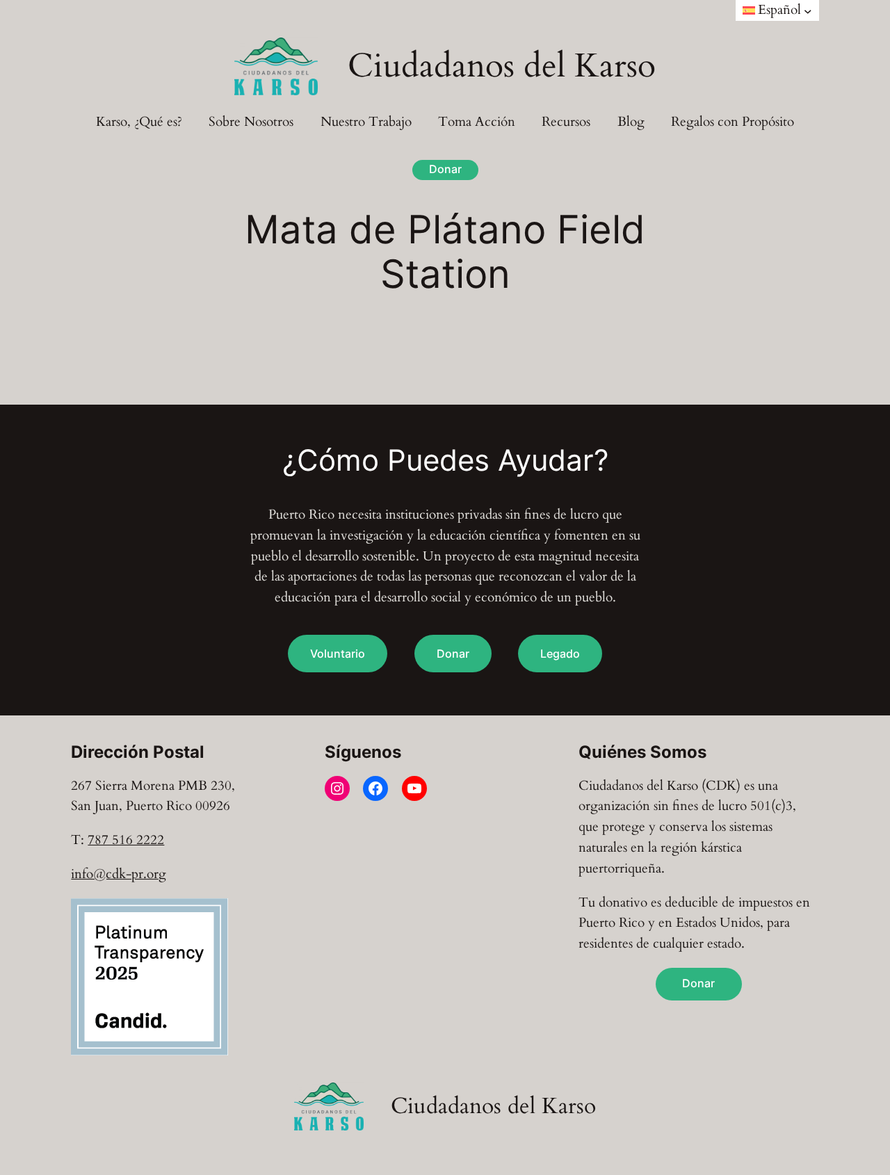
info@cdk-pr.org (118, 874)
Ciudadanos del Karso (502, 65)
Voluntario (337, 654)
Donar (445, 169)
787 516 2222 (126, 840)
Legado (560, 654)
